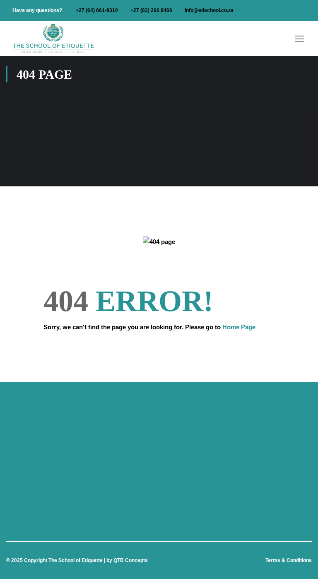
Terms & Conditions (288, 560)
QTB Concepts (130, 560)
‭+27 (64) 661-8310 (97, 10)
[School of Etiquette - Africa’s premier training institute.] (53, 38)
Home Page (238, 327)
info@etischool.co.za (209, 10)
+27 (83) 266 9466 (151, 10)
